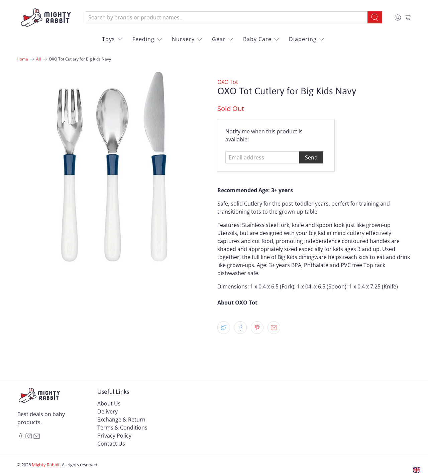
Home (22, 59)
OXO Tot (227, 82)
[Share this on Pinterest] (257, 327)
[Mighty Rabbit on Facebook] (20, 437)
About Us (109, 403)
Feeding (143, 39)
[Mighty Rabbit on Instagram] (28, 437)
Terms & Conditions (122, 427)
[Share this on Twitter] (223, 327)
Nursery (183, 39)
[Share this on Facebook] (240, 327)
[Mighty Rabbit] (45, 17)
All (38, 59)
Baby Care (257, 39)
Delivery (107, 411)
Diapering (303, 39)
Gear (219, 39)
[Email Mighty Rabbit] (36, 437)
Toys (108, 39)
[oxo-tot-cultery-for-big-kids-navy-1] (114, 167)
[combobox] (226, 17)
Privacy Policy (114, 435)
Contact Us (111, 443)
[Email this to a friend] (274, 327)
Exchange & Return (121, 419)
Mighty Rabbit (46, 465)
